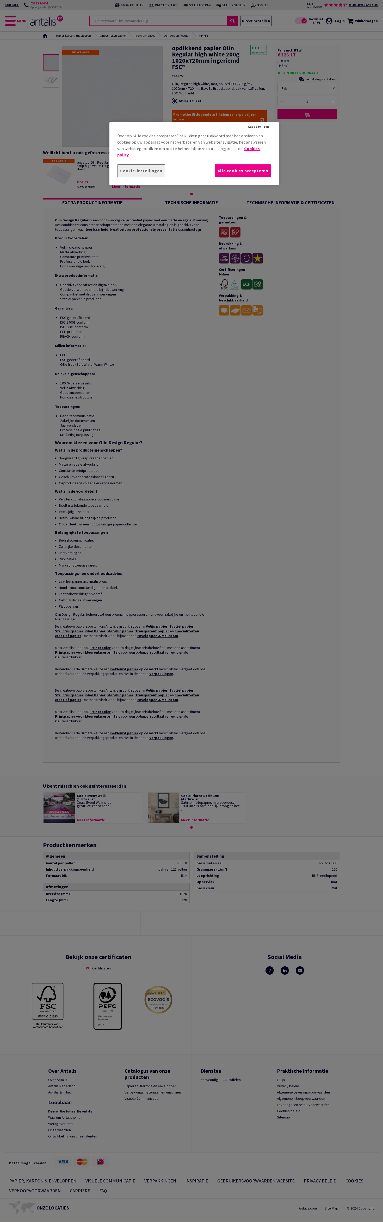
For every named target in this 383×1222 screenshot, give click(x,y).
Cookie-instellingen (141, 170)
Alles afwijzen (258, 126)
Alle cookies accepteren (243, 170)
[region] (194, 153)
